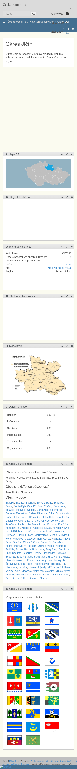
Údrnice (22, 567)
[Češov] (33, 620)
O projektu (57, 13)
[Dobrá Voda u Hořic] (52, 620)
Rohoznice (38, 549)
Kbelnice (52, 524)
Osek (36, 542)
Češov (32, 513)
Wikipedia (15, 763)
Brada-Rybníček (23, 506)
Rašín (27, 549)
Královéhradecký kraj (59, 267)
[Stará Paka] (33, 687)
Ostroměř (46, 542)
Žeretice (22, 578)
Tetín (29, 563)
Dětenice (42, 513)
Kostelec (38, 527)
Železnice (11, 578)
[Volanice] (33, 726)
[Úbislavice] (52, 700)
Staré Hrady (48, 556)
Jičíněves (11, 524)
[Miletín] (14, 660)
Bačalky (10, 502)
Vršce (67, 571)
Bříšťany (47, 506)
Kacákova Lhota (36, 524)
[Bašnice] (14, 607)
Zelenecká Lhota (59, 574)
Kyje (66, 527)
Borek (9, 506)
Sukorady (41, 560)
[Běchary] (33, 607)
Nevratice (57, 538)
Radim (19, 549)
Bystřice (30, 509)
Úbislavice (11, 567)
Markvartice (41, 535)
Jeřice (54, 520)
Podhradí (60, 545)
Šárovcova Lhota (15, 563)
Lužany (29, 535)
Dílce (51, 513)
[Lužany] (52, 647)
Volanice (49, 571)
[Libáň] (14, 647)
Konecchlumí (13, 527)
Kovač (47, 527)
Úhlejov (33, 567)
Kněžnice (63, 524)
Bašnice (20, 502)
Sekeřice (27, 553)
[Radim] (33, 673)
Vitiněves (38, 571)
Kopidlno (27, 527)
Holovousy (55, 517)
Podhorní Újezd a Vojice (40, 545)
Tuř (63, 563)
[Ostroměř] (52, 660)
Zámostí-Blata (41, 574)
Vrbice (59, 571)
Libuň (49, 531)
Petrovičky (19, 545)
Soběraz (10, 556)
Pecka (9, 545)
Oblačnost (24, 763)
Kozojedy (57, 527)
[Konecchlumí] (52, 634)
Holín (45, 517)
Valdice (10, 571)
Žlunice (44, 578)
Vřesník (10, 574)
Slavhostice (49, 553)
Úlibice (66, 567)
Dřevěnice (34, 517)
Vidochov (27, 571)
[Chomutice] (14, 634)
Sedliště (16, 553)
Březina (37, 506)
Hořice (66, 517)
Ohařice (17, 542)
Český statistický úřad (40, 760)
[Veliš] (52, 713)
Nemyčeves (43, 538)
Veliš (17, 571)
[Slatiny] (52, 673)
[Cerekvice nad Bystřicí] (14, 620)
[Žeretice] (14, 739)
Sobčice (61, 553)
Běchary (30, 502)
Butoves (20, 509)
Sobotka (21, 556)
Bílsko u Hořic (44, 502)
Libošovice (39, 531)
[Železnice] (52, 726)
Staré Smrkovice (15, 560)
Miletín (53, 535)
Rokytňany (51, 549)
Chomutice (24, 520)
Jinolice (22, 524)
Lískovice (59, 531)
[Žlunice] (33, 739)
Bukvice (10, 509)
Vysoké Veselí (23, 574)
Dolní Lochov (20, 517)
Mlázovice (30, 538)
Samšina (64, 549)
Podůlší (10, 549)
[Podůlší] (14, 673)
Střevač (30, 560)
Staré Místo (62, 556)
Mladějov (18, 538)
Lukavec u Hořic (15, 535)
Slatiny (37, 553)
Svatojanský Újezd (58, 560)
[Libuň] (33, 647)
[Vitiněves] (14, 726)
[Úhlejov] (14, 713)
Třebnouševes (41, 563)
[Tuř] (33, 700)
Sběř (8, 553)
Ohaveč (27, 542)
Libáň (28, 531)
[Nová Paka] (33, 660)
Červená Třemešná (16, 513)
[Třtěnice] (14, 700)
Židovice (33, 578)
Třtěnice (55, 563)
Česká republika (14, 4)
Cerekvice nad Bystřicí (49, 509)
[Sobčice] (14, 687)
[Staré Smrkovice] (52, 687)
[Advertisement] (38, 111)
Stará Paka (33, 556)
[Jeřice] (33, 634)
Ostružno (58, 542)
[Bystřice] (52, 607)
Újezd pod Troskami (49, 567)
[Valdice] (33, 713)
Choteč (36, 520)
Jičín (68, 264)
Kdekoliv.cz (14, 760)
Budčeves (59, 506)
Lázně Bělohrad (14, 531)
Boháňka (59, 502)
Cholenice (11, 520)
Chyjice (45, 520)
